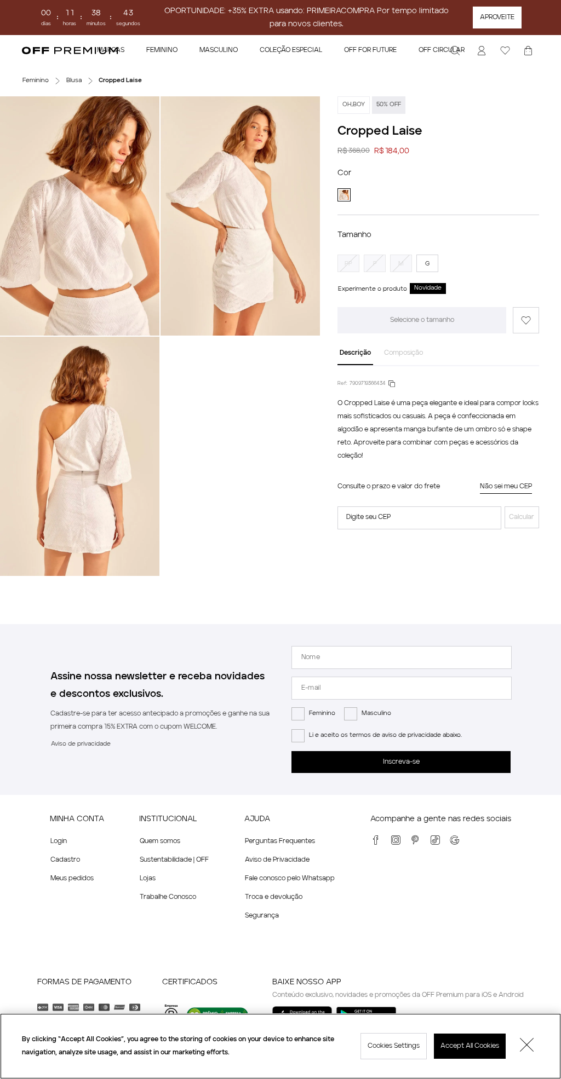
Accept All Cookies (469, 1046)
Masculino (376, 714)
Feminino (322, 714)
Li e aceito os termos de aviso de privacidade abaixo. (385, 735)
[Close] (527, 1046)
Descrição (355, 353)
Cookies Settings (394, 1046)
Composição (403, 353)
